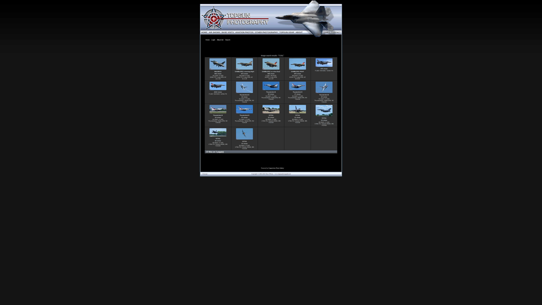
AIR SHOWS (214, 32)
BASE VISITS (228, 32)
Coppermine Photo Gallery (276, 168)
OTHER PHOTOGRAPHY (266, 32)
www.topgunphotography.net (283, 174)
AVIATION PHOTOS (244, 32)
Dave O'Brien (269, 174)
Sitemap (205, 174)
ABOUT (299, 32)
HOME (204, 32)
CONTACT (336, 32)
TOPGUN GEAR (286, 32)
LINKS (327, 32)
